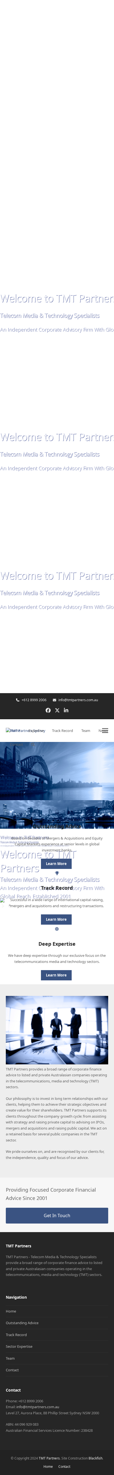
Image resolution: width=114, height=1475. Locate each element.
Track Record (16, 1334)
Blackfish (95, 1458)
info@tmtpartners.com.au (78, 700)
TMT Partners (49, 1458)
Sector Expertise (19, 1346)
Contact (12, 1369)
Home (11, 1311)
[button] (33, 744)
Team (10, 1358)
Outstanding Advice (22, 1322)
